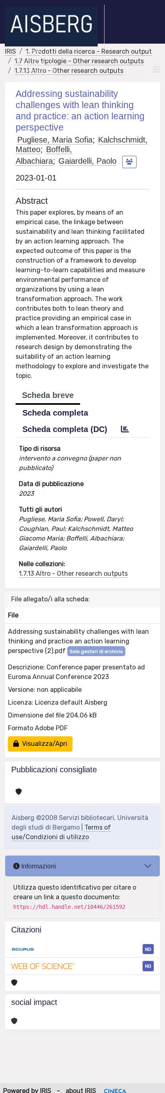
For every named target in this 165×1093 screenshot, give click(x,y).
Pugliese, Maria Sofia (55, 139)
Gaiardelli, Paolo (87, 161)
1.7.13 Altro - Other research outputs (68, 70)
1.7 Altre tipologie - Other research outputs (79, 61)
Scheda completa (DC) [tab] (64, 429)
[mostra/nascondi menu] (156, 70)
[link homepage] (55, 26)
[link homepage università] (33, 69)
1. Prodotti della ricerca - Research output (89, 51)
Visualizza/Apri (43, 743)
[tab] (125, 429)
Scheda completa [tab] (55, 412)
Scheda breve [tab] (48, 395)
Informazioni (38, 866)
